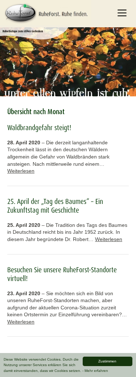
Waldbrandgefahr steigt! (39, 127)
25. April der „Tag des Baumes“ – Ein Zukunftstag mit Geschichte (55, 206)
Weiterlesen (20, 171)
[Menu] (122, 12)
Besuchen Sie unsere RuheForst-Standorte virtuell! (62, 274)
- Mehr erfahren (95, 371)
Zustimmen (107, 361)
